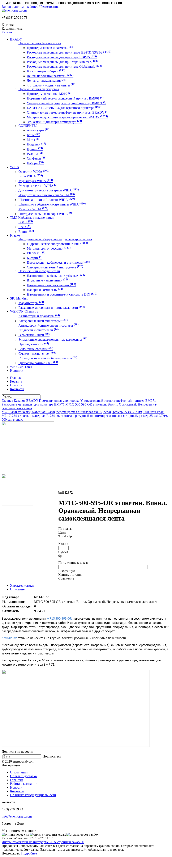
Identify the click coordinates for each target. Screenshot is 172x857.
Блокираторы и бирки (46, 71)
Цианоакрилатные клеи (38, 363)
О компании (19, 772)
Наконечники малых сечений (51, 285)
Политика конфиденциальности (33, 795)
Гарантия (16, 780)
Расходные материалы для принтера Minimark (63, 62)
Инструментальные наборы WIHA (45, 214)
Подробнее (29, 853)
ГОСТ (25, 222)
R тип (26, 231)
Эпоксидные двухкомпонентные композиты (52, 339)
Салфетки (36, 158)
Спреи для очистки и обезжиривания (47, 358)
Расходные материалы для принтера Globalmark (64, 66)
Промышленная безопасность (39, 43)
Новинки (16, 370)
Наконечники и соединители (39, 271)
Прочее (35, 149)
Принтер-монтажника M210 (49, 94)
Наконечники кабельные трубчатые (56, 275)
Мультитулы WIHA (35, 181)
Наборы (35, 163)
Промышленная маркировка (38, 89)
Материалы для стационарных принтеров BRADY (67, 117)
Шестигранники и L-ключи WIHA (46, 199)
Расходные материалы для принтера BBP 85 (62, 57)
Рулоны (35, 154)
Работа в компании (23, 783)
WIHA (14, 167)
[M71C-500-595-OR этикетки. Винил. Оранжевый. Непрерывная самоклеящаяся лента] (28, 473)
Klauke (15, 235)
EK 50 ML (36, 253)
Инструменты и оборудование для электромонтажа (55, 239)
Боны (33, 135)
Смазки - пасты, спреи (37, 353)
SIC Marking (18, 298)
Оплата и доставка (23, 776)
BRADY (16, 39)
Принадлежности (33, 344)
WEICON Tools (21, 367)
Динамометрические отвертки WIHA (48, 190)
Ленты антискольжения (46, 80)
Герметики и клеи (34, 335)
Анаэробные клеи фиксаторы (43, 321)
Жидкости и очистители (38, 330)
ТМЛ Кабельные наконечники (32, 217)
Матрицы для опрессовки (48, 248)
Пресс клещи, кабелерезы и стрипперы (58, 262)
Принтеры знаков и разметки (50, 48)
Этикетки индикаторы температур (54, 122)
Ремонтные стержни (35, 349)
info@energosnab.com (17, 816)
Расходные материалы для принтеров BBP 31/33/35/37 (69, 52)
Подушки (36, 144)
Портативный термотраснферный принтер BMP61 (65, 98)
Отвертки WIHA (33, 171)
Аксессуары (38, 130)
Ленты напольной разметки (50, 76)
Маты (33, 139)
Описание (17, 589)
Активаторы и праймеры (39, 316)
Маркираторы (31, 303)
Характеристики (22, 585)
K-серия (34, 258)
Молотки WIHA (33, 209)
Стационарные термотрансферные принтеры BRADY (67, 112)
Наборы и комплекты (45, 290)
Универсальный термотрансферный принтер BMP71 (66, 103)
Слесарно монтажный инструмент (55, 267)
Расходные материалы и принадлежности (51, 307)
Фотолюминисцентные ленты (51, 85)
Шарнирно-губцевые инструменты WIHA (52, 204)
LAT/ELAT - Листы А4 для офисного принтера (64, 108)
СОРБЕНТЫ (27, 125)
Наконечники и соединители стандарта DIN (62, 294)
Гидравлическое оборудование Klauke (57, 244)
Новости (16, 787)
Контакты (17, 791)
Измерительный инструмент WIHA (46, 195)
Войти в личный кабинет (20, 6)
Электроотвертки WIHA (37, 185)
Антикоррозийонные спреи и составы (48, 325)
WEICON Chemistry (24, 311)
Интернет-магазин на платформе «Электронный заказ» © (43, 842)
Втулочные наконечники (48, 280)
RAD (24, 227)
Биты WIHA (30, 176)
